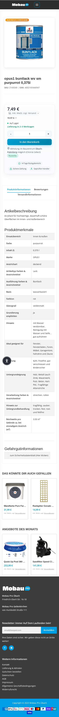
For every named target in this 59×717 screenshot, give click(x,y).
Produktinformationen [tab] (19, 189)
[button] (6, 360)
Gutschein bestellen (11, 671)
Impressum (7, 682)
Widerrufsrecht (9, 689)
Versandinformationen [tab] (29, 194)
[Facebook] (4, 647)
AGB (4, 678)
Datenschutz (8, 675)
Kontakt (5, 664)
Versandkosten (20, 513)
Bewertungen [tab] (41, 189)
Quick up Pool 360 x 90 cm (17, 561)
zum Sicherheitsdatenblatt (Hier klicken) (29, 455)
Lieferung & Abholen (12, 668)
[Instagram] (11, 647)
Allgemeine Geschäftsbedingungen (19, 686)
